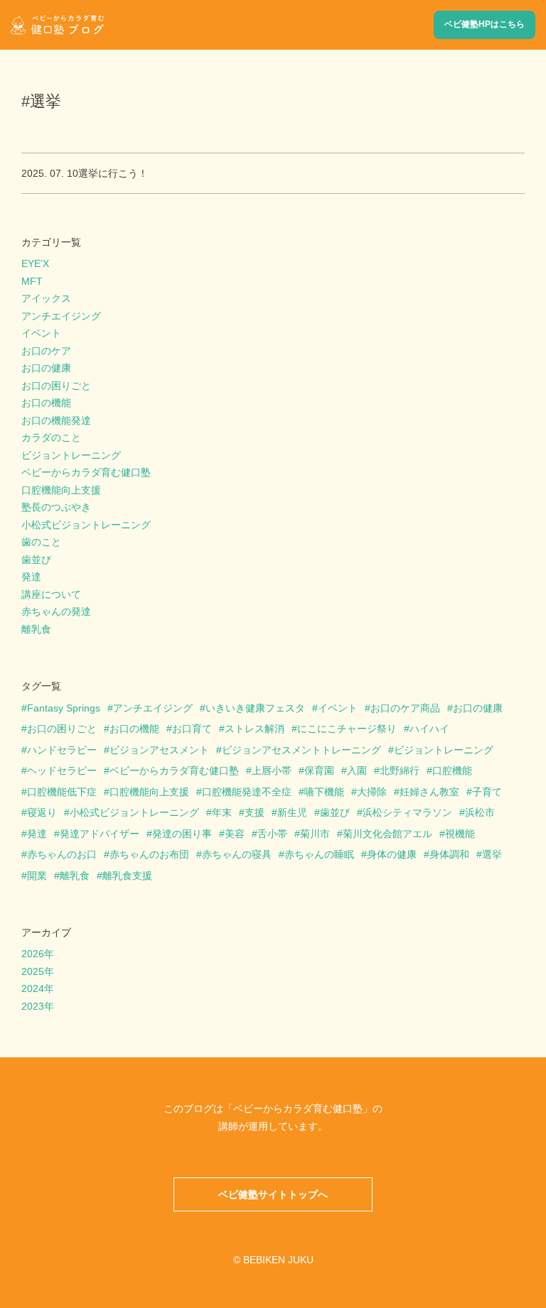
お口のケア (46, 350)
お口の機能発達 (56, 420)
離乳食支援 (127, 875)
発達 (31, 576)
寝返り (42, 812)
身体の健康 (392, 854)
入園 (357, 770)
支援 (254, 812)
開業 (37, 875)
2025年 (37, 971)
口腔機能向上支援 (61, 490)
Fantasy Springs (63, 708)
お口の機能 (46, 402)
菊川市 (315, 833)
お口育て (192, 728)
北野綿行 (399, 770)
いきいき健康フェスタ (255, 708)
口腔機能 (452, 770)
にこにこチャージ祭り (347, 728)
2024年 (37, 988)
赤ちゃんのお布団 (149, 854)
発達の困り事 (182, 833)
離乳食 (36, 629)
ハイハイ (429, 728)
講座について (51, 594)
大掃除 (372, 791)
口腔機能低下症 (62, 791)
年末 (222, 812)
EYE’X (35, 263)
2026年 (37, 953)
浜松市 (480, 812)
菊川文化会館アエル (387, 833)
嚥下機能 (324, 791)
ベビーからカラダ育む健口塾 (86, 472)
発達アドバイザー (99, 833)
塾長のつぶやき (56, 507)
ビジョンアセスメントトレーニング (301, 750)
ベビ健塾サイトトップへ (273, 1194)
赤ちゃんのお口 (62, 854)
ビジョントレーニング (71, 455)
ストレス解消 (254, 728)
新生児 (292, 812)
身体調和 (449, 854)
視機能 (460, 833)
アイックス (46, 298)
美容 (235, 833)
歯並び (36, 559)
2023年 (37, 1006)
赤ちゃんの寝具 (237, 854)
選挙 (492, 854)
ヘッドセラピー (62, 770)
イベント (41, 333)
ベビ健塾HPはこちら (484, 24)
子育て (487, 791)
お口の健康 (46, 368)
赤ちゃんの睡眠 (319, 854)
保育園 (319, 770)
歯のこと (41, 541)
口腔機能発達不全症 (246, 791)
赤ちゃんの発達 (56, 611)
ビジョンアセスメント (159, 750)
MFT (32, 281)
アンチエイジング (61, 316)
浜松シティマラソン (407, 812)
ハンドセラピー (62, 750)
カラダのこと (51, 437)
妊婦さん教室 (429, 791)
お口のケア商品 (405, 708)
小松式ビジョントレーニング (86, 524)
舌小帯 (272, 833)
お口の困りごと (56, 385)
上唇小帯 (271, 770)
